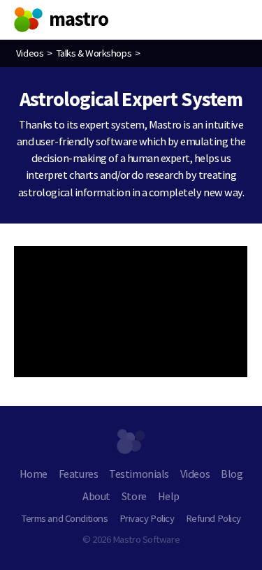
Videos (29, 52)
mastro (79, 18)
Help (169, 496)
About (96, 496)
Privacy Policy (147, 518)
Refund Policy (213, 518)
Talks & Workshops (93, 52)
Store (134, 496)
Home (34, 474)
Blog (231, 474)
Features (78, 474)
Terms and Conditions (64, 518)
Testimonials (138, 474)
